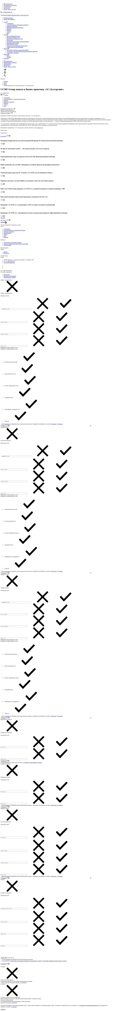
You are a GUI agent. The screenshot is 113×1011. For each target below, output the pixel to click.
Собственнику (7, 6)
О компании (7, 97)
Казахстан (6, 253)
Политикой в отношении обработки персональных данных (26, 961)
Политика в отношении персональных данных (10, 276)
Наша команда (7, 233)
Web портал (7, 8)
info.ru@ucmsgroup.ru (9, 262)
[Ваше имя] (41, 309)
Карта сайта (7, 274)
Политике (53, 424)
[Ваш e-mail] (37, 346)
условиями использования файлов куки (89, 1005)
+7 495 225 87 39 (10, 261)
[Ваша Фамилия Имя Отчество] (37, 908)
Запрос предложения (9, 19)
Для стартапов (7, 245)
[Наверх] (4, 223)
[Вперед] (4, 218)
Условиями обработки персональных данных (55, 961)
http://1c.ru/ (40, 127)
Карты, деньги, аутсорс (10, 9)
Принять (3, 1009)
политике (14, 1006)
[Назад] (2, 218)
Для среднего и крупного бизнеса (12, 242)
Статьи (5, 104)
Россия (5, 252)
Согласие (7, 424)
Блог (5, 106)
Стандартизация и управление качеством (14, 99)
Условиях (60, 424)
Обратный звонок (8, 18)
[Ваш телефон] (37, 322)
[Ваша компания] (37, 334)
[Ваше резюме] (21, 957)
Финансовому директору (10, 5)
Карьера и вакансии (9, 102)
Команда (6, 100)
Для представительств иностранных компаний (16, 244)
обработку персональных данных (33, 762)
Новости (6, 103)
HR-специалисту (8, 4)
